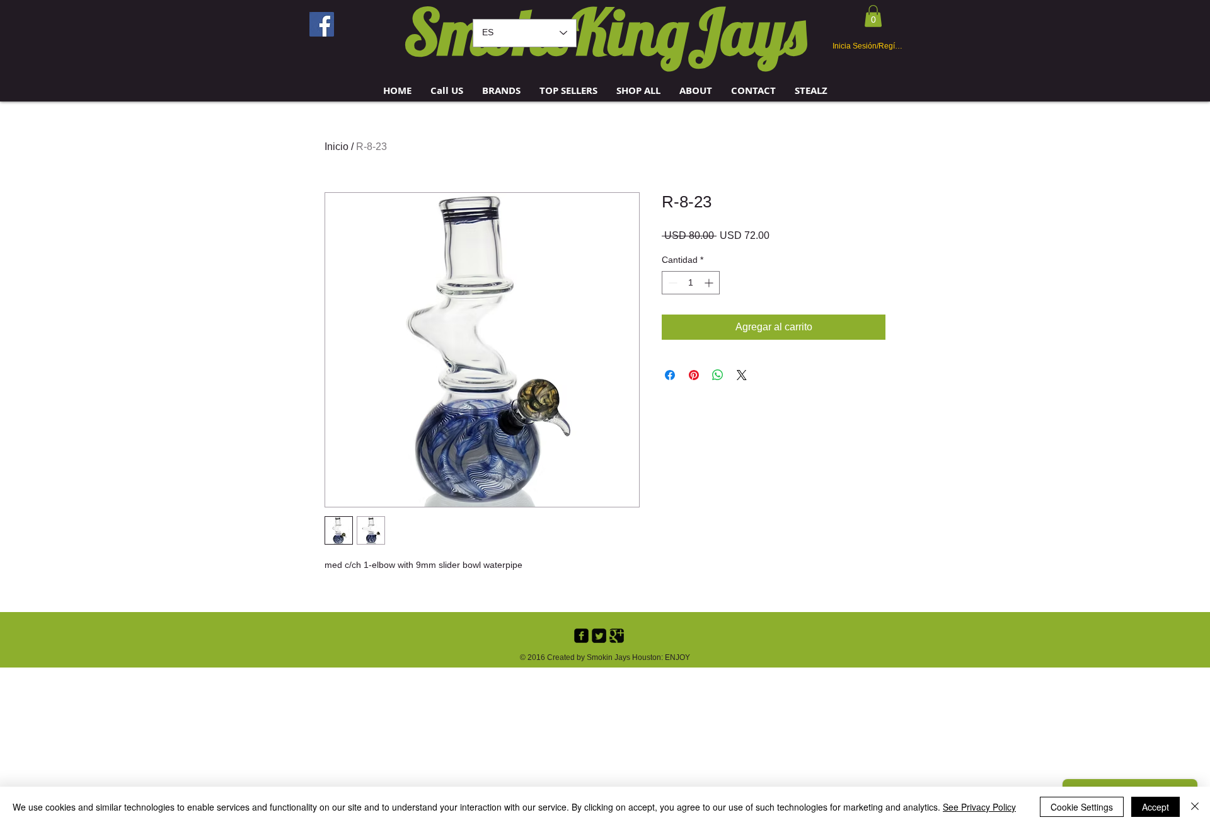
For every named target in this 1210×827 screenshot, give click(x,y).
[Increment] (710, 283)
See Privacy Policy (979, 807)
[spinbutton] (690, 283)
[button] (501, 90)
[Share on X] (741, 375)
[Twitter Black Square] (599, 635)
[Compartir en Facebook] (669, 375)
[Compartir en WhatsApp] (717, 375)
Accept (1155, 807)
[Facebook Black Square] (581, 635)
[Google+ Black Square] (616, 635)
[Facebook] (321, 24)
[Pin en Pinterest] (693, 375)
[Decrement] (671, 283)
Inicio (337, 146)
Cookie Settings (1082, 807)
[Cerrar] (1194, 807)
